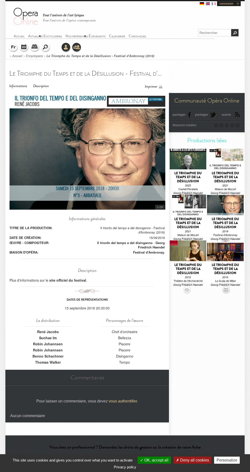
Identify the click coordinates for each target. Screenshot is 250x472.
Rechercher (46, 47)
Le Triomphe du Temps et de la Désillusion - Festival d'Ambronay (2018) (100, 56)
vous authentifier (123, 401)
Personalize (227, 460)
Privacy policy (125, 467)
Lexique (35, 47)
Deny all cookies (194, 460)
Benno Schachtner (47, 356)
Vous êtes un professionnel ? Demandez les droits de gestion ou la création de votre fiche (125, 447)
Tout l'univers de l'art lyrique (63, 15)
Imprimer (151, 86)
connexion (226, 3)
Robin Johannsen (48, 343)
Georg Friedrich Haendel (151, 244)
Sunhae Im (48, 337)
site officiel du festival (67, 280)
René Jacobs (48, 331)
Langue (13, 47)
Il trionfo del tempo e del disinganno (125, 242)
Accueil (17, 56)
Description (41, 86)
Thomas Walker (48, 362)
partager (179, 114)
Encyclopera (34, 56)
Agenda (24, 47)
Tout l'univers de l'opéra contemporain (69, 20)
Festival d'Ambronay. (149, 252)
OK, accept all (155, 460)
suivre (226, 114)
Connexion (66, 47)
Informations (18, 86)
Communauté (77, 47)
